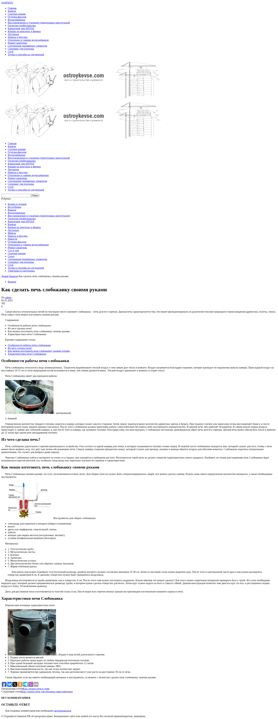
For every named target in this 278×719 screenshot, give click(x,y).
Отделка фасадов (17, 16)
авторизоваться (62, 710)
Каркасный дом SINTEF (21, 28)
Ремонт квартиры (17, 43)
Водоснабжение (16, 19)
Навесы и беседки (18, 37)
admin (8, 297)
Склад (11, 256)
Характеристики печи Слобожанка (27, 353)
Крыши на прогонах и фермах (24, 31)
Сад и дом (13, 250)
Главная (12, 8)
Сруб (10, 51)
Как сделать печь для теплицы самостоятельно (47, 691)
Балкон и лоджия (17, 204)
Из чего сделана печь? (20, 348)
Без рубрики (14, 207)
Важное (12, 210)
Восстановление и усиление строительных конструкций (39, 22)
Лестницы (13, 34)
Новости (12, 239)
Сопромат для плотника (21, 48)
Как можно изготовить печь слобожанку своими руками (39, 351)
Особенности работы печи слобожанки (29, 345)
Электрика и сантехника (21, 270)
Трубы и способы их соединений (26, 54)
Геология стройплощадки (22, 25)
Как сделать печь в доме (36, 688)
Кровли (12, 11)
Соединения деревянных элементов (27, 45)
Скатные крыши (17, 14)
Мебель (12, 233)
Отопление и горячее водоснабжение (28, 40)
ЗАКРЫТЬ (7, 2)
